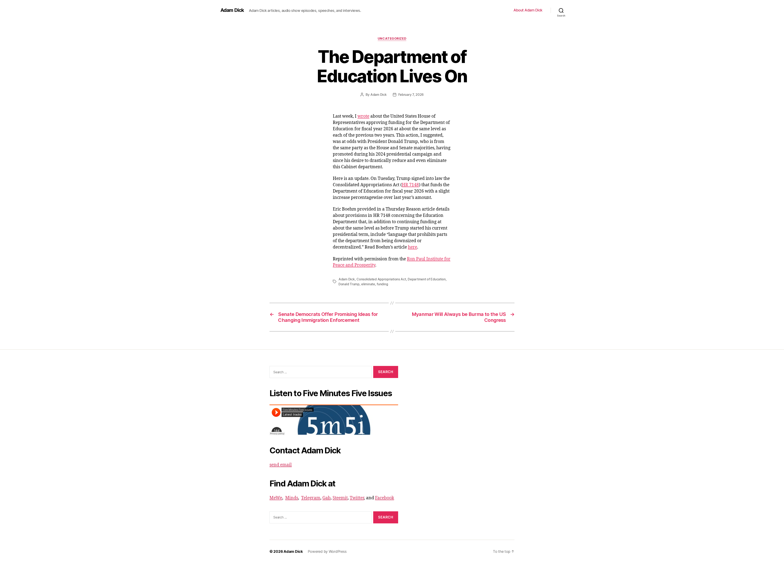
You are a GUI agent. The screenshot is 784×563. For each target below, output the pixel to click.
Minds (291, 498)
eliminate (368, 284)
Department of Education (427, 279)
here (412, 247)
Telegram (310, 498)
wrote (363, 116)
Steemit (340, 498)
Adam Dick (232, 10)
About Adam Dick (527, 10)
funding (382, 284)
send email (281, 465)
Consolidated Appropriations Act (381, 279)
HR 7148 (410, 185)
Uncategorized (392, 38)
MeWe (276, 498)
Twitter (357, 498)
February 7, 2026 (411, 95)
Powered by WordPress (327, 551)
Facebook (384, 498)
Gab (326, 498)
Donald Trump (349, 284)
